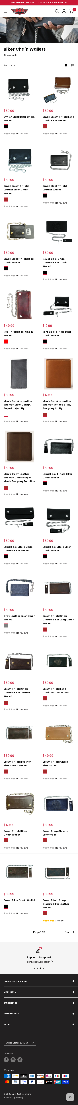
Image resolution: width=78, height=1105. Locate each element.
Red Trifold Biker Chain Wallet (18, 333)
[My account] (64, 11)
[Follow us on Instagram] (13, 1059)
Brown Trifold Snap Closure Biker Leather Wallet (17, 692)
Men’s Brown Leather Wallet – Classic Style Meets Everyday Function (19, 477)
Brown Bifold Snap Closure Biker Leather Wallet (56, 903)
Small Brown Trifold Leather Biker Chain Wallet (16, 189)
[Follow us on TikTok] (19, 1059)
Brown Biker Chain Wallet (19, 900)
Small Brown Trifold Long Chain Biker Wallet (58, 118)
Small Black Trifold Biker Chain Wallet (19, 260)
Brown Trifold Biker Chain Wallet (15, 832)
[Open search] (57, 11)
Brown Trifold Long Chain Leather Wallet (56, 690)
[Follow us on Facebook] (6, 1059)
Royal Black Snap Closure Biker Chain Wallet (55, 262)
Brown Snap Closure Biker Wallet (55, 832)
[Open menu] (5, 11)
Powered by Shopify (13, 1097)
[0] (71, 11)
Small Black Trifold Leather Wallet (55, 187)
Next (67, 932)
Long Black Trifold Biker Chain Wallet (57, 475)
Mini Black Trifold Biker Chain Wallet (57, 333)
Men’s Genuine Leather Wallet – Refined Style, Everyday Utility (57, 404)
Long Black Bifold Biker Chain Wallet (57, 548)
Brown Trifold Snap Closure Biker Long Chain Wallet (58, 619)
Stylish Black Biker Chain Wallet (19, 118)
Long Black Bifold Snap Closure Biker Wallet (18, 548)
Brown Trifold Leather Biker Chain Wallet (17, 763)
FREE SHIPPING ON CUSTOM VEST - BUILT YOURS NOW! (39, 2)
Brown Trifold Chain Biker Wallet (55, 763)
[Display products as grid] (66, 65)
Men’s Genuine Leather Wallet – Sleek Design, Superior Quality (18, 404)
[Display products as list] (72, 65)
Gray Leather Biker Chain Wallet (19, 617)
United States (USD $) (17, 1042)
